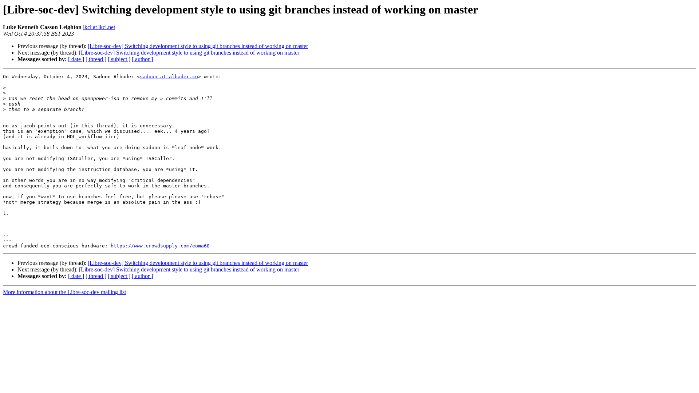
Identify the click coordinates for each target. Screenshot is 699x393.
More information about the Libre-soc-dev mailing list (64, 292)
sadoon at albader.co (169, 76)
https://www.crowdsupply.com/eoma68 (160, 246)
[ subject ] (119, 59)
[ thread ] (96, 59)
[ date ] (76, 59)
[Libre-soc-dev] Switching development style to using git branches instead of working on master (198, 46)
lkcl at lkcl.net (99, 27)
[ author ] (142, 59)
